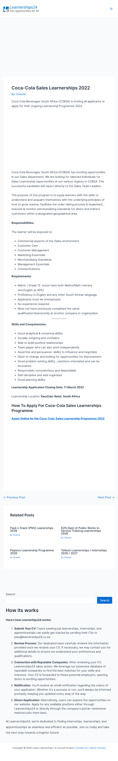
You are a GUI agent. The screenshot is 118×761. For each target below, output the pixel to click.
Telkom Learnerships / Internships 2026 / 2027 (84, 552)
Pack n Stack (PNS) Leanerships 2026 (31, 529)
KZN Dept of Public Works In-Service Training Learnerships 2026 (81, 530)
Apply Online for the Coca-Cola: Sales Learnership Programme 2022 (58, 418)
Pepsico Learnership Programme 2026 (32, 552)
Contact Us (82, 748)
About (93, 748)
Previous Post (14, 497)
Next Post (106, 497)
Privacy (102, 748)
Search (10, 594)
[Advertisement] (59, 44)
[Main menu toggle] (111, 8)
